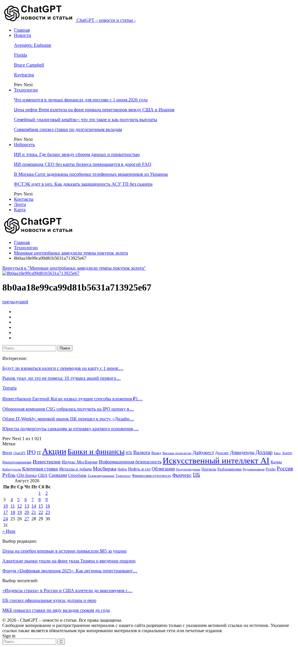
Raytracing (24, 74)
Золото (287, 453)
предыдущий (15, 301)
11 (12, 505)
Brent (7, 452)
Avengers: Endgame (32, 45)
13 (26, 505)
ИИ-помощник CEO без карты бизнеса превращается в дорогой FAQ (82, 164)
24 (5, 518)
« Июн (8, 531)
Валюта (141, 452)
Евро (277, 453)
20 (26, 512)
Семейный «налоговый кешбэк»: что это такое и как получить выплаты (85, 119)
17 (5, 512)
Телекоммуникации (101, 475)
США (42, 475)
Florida (20, 55)
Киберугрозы (11, 469)
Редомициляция (254, 469)
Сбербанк (77, 475)
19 (19, 512)
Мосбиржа (104, 469)
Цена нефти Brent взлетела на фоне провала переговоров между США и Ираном (94, 109)
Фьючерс (182, 475)
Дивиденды (242, 452)
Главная (22, 30)
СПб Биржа (27, 475)
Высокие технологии (176, 453)
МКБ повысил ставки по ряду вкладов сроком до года (56, 610)
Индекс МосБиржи (79, 462)
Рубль (8, 475)
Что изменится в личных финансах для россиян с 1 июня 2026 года (81, 99)
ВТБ (129, 453)
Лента (20, 204)
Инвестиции (47, 462)
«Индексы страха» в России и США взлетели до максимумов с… (67, 590)
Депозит (222, 453)
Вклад (156, 453)
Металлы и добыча (75, 469)
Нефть (122, 469)
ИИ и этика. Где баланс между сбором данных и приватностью (77, 154)
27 (26, 518)
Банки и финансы (96, 451)
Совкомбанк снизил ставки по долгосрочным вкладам (68, 129)
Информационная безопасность (130, 461)
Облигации (163, 469)
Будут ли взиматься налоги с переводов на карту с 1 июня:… (62, 368)
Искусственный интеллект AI (216, 460)
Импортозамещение (16, 462)
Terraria (9, 388)
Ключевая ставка (40, 469)
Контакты (23, 199)
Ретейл (271, 469)
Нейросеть (24, 144)
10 (5, 505)
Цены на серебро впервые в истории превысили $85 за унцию (64, 551)
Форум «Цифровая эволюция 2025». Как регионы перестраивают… (69, 570)
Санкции (58, 475)
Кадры (276, 462)
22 (40, 512)
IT (39, 452)
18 (12, 512)
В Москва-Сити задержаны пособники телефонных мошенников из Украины (91, 174)
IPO (31, 452)
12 (19, 505)
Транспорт (123, 475)
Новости (22, 35)
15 (40, 505)
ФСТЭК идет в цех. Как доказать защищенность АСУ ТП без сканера (83, 184)
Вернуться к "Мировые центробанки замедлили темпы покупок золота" (74, 268)
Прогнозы (208, 469)
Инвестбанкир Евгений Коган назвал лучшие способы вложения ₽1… (72, 398)
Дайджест (203, 452)
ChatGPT (19, 453)
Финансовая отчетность (151, 475)
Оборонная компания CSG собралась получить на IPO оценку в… (68, 408)
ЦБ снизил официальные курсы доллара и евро (49, 600)
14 (33, 505)
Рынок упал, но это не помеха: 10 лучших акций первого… (61, 378)
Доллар (264, 452)
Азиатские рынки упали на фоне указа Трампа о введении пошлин (69, 560)
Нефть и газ (139, 469)
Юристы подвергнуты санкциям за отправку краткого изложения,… (70, 428)
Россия (285, 468)
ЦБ (196, 475)
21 (33, 512)
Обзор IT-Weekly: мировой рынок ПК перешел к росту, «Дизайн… (68, 418)
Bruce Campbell (29, 64)
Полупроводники (188, 469)
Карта (20, 209)
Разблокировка (229, 469)
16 (47, 505)
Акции (54, 451)
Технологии (26, 89)
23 (47, 512)
